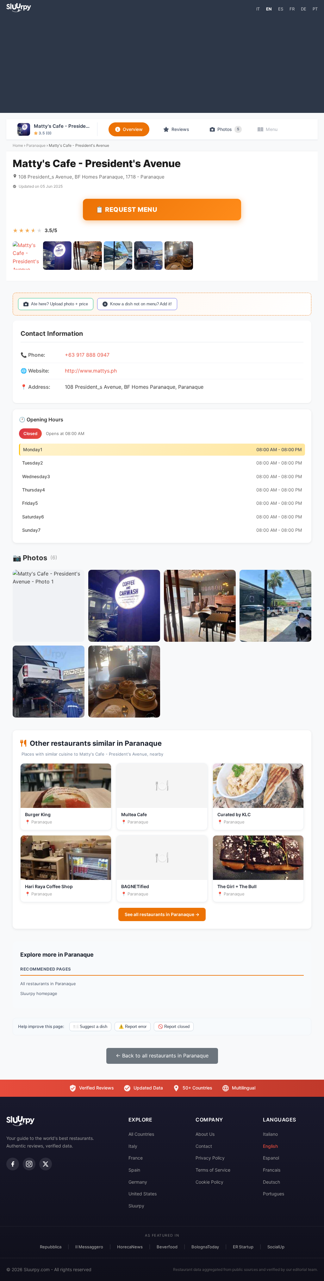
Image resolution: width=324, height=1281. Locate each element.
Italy (132, 1146)
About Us (205, 1134)
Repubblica (50, 1246)
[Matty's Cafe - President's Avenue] (27, 255)
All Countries (141, 1134)
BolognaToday (205, 1246)
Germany (137, 1182)
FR (292, 8)
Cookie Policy (209, 1182)
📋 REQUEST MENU (126, 209)
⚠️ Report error (132, 1026)
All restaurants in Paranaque (48, 983)
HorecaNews (130, 1246)
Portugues (273, 1193)
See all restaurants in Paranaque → (162, 914)
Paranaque (36, 145)
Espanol (271, 1158)
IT (258, 8)
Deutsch (271, 1182)
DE (303, 8)
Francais (271, 1170)
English (270, 1146)
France (135, 1158)
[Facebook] (12, 1164)
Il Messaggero (89, 1246)
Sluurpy (136, 1205)
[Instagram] (29, 1164)
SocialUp (275, 1246)
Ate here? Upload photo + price (59, 304)
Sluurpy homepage (38, 993)
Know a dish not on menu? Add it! (141, 304)
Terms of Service (213, 1170)
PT (315, 8)
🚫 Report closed (174, 1026)
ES (280, 8)
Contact (204, 1146)
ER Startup (243, 1246)
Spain (134, 1170)
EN (269, 8)
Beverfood (167, 1246)
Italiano (270, 1134)
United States (142, 1193)
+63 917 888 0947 (87, 355)
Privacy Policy (210, 1158)
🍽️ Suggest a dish (90, 1026)
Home (18, 145)
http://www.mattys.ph (91, 370)
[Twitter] (45, 1164)
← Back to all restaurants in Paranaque (162, 1055)
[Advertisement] (162, 62)
